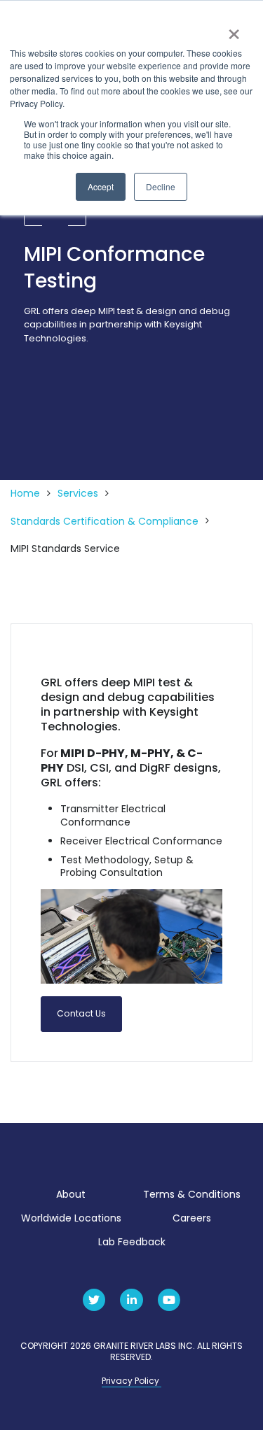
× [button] (233, 29)
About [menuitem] (71, 1194)
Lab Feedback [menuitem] (132, 1242)
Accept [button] (101, 186)
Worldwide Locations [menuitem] (71, 1218)
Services (78, 493)
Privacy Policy (131, 1381)
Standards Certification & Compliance (104, 521)
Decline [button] (160, 186)
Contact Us (81, 1013)
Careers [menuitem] (192, 1218)
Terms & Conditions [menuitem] (192, 1194)
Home (25, 493)
